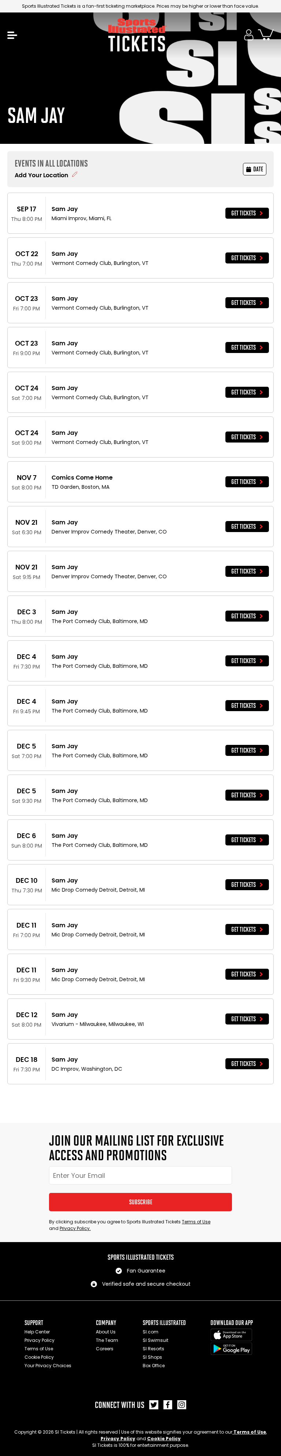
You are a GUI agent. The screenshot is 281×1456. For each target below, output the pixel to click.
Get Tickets (243, 213)
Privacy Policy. (75, 1228)
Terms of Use (196, 1222)
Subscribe (140, 1202)
